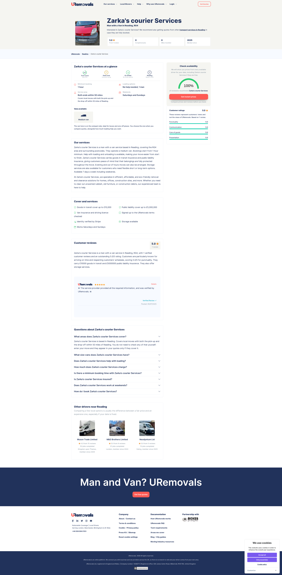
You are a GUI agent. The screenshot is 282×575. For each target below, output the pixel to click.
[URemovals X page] (81, 520)
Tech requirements (159, 528)
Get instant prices (188, 97)
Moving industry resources (162, 542)
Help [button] (139, 4)
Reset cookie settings (128, 537)
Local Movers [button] (126, 4)
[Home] (82, 4)
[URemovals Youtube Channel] (91, 520)
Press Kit (123, 532)
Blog (152, 537)
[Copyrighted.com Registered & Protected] (141, 568)
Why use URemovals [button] (155, 4)
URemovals (75, 54)
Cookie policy (262, 564)
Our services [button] (109, 4)
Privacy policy (133, 528)
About (121, 519)
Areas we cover (157, 532)
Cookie (122, 528)
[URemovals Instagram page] (86, 520)
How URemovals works (161, 519)
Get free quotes (141, 494)
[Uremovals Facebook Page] (72, 520)
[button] (153, 284)
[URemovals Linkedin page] (77, 520)
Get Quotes (204, 4)
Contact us (130, 519)
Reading (85, 54)
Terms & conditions (127, 523)
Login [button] (172, 4)
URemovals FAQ (157, 523)
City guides (161, 537)
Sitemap (132, 532)
